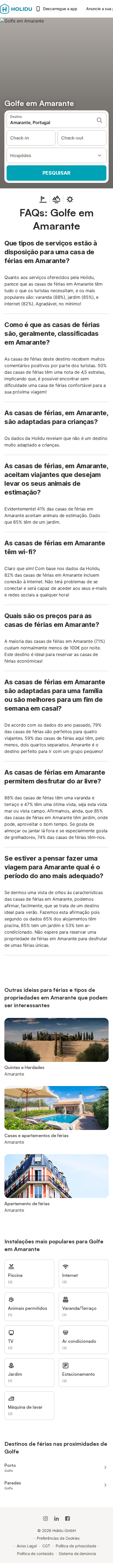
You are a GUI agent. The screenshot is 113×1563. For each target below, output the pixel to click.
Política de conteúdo (35, 1553)
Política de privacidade (76, 1546)
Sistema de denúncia (77, 1553)
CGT (46, 1546)
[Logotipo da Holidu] (16, 9)
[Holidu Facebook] (67, 1518)
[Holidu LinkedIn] (56, 1518)
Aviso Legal (27, 1546)
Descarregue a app (60, 8)
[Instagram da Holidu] (45, 1518)
